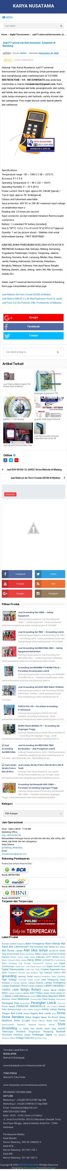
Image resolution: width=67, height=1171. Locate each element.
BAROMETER (54, 954)
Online (7, 455)
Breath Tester (17, 957)
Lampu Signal (49, 990)
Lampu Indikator (35, 986)
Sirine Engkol (32, 1017)
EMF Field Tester (33, 970)
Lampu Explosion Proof (14, 985)
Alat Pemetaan (36, 947)
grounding (9, 976)
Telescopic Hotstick (13, 1031)
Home (4, 34)
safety (24, 1010)
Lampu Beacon (35, 983)
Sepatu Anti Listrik (40, 1013)
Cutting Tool (51, 963)
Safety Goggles (34, 1009)
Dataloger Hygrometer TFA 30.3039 (46, 394)
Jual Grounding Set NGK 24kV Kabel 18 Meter (41, 687)
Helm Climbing (58, 976)
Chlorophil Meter (13, 960)
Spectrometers (8, 1024)
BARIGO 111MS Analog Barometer (13, 420)
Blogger (52, 1168)
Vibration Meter (8, 1038)
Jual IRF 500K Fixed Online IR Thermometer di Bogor (47, 420)
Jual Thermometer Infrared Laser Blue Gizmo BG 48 (46, 437)
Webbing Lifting (41, 1038)
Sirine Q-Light (22, 1020)
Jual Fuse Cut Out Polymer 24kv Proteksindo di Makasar (31, 302)
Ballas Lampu (41, 954)
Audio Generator (27, 954)
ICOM (36, 980)
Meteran (23, 996)
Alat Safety (49, 947)
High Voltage (9, 979)
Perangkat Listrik (43, 1003)
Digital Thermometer (19, 34)
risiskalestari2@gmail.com (14, 854)
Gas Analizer (32, 973)
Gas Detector (45, 972)
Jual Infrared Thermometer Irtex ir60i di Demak (17, 446)
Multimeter (23, 999)
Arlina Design (30, 1168)
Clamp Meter (34, 960)
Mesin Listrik (12, 996)
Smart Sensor (38, 1021)
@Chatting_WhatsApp (12, 847)
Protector (54, 1006)
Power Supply (8, 1006)
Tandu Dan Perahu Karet (36, 1028)
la (11, 983)
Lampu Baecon (20, 983)
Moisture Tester (9, 999)
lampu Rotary (30, 989)
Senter (26, 1013)
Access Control (9, 943)
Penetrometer (25, 1003)
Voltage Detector (24, 1037)
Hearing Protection (42, 976)
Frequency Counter (16, 973)
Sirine (61, 1013)
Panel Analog (48, 999)
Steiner (52, 1024)
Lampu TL (60, 993)
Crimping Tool (15, 963)
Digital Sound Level (38, 966)
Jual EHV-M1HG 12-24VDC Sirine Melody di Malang (34, 469)
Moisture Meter (56, 996)
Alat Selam (60, 947)
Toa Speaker (59, 1035)
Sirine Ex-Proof (49, 1017)
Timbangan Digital (42, 1034)
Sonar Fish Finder (56, 1020)
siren (54, 1013)
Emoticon (10, 494)
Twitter (33, 335)
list (3, 996)
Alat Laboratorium (19, 946)
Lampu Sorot (49, 993)
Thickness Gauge (21, 1035)
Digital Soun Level (22, 966)
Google (33, 317)
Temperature (34, 1031)
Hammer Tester (25, 976)
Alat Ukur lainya (35, 950)
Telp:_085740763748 (11, 835)
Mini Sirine (41, 996)
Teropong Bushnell (54, 1031)
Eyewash (55, 969)
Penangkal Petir (10, 1003)
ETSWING (45, 969)
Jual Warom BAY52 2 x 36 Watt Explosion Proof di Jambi (32, 298)
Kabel (62, 979)
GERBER (57, 973)
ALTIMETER (53, 951)
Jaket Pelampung (49, 979)
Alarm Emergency (35, 943)
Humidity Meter (26, 980)
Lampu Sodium (15, 993)
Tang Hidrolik (58, 1028)
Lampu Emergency (54, 982)
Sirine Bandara (13, 1017)
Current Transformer (33, 963)
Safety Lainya (49, 1009)
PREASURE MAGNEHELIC (31, 1006)
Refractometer (14, 1009)
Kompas (6, 983)
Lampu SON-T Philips (32, 993)
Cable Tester (29, 957)
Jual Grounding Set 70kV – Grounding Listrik (41, 632)
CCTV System (52, 957)
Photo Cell (61, 1003)
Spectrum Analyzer (26, 1024)
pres (48, 1006)
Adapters (21, 944)
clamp (23, 960)
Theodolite (7, 1035)
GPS (63, 972)
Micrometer (31, 996)
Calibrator (40, 957)
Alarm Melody (52, 943)
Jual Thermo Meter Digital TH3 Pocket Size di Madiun (17, 385)
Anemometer (13, 954)
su (20, 1029)
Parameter (60, 999)
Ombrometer (35, 999)
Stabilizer (42, 1025)
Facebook (33, 326)
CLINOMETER (48, 960)
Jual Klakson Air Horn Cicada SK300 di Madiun (26, 294)
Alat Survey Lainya (12, 950)
